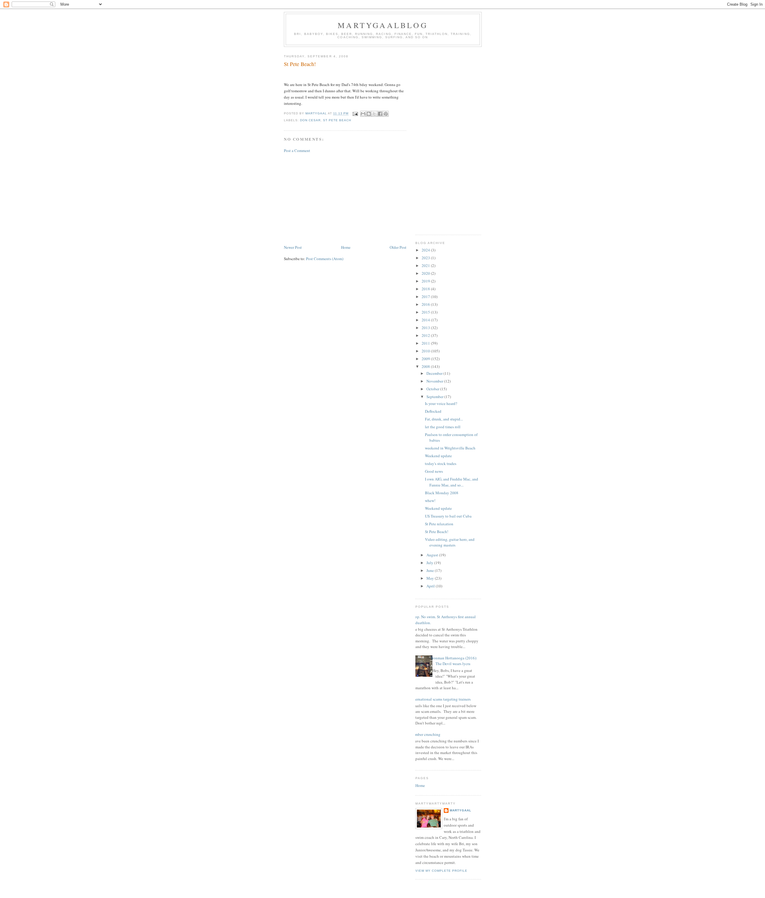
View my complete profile (441, 870)
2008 (426, 366)
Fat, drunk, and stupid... (444, 419)
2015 (426, 312)
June (430, 570)
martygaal (460, 810)
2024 (426, 250)
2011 (426, 343)
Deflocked (433, 411)
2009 (426, 358)
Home (346, 247)
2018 (426, 288)
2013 (426, 327)
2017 (426, 296)
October (433, 389)
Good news (434, 471)
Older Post (398, 247)
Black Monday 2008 (441, 492)
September (435, 396)
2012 (426, 335)
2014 (426, 320)
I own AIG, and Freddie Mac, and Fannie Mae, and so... (451, 482)
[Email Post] (355, 113)
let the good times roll (442, 426)
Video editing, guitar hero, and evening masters (450, 542)
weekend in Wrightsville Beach (450, 448)
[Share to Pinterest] (386, 114)
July (430, 562)
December (434, 373)
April (431, 586)
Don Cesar (310, 120)
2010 (426, 351)
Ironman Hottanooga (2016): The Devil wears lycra (454, 661)
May (430, 578)
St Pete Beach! (436, 531)
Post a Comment (297, 150)
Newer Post (293, 247)
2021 (426, 265)
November (435, 381)
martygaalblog (383, 25)
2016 (426, 304)
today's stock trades (440, 463)
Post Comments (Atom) (324, 258)
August (432, 555)
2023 (426, 257)
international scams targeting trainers (441, 699)
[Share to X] (374, 114)
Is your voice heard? (441, 403)
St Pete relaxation (439, 523)
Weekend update (438, 455)
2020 (426, 273)
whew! (430, 500)
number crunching (425, 734)
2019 (426, 281)
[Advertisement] (345, 199)
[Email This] (363, 114)
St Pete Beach (337, 120)
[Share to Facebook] (380, 114)
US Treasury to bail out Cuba (448, 516)
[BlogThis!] (369, 114)
